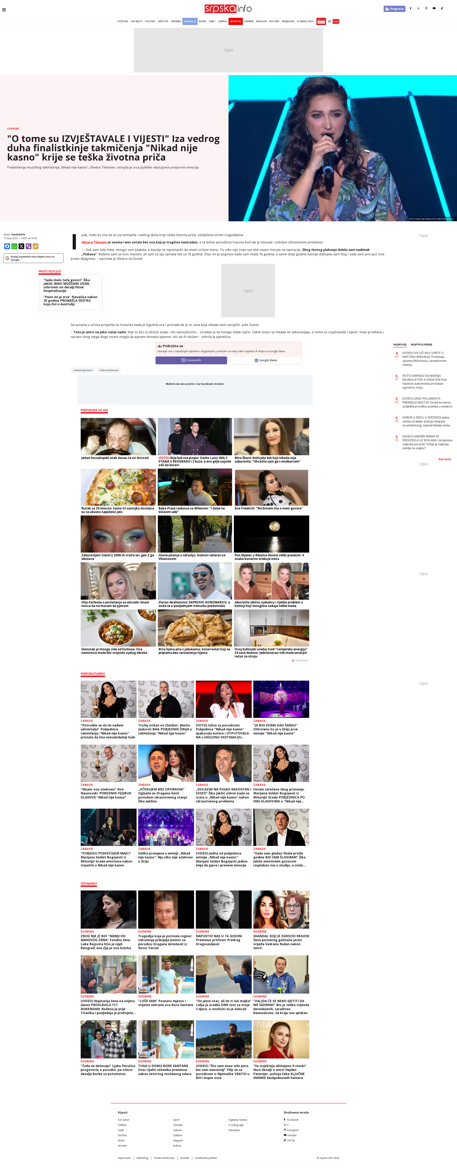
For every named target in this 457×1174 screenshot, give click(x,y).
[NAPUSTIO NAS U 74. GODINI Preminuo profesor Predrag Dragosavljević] (224, 909)
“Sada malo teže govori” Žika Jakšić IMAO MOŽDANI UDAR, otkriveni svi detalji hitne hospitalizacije (67, 285)
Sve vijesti (136, 21)
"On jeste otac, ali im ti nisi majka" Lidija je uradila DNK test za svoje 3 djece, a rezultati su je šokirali (223, 1005)
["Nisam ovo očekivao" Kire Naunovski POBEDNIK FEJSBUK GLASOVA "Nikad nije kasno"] (109, 763)
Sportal (236, 21)
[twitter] (418, 8)
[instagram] (426, 8)
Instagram (293, 1130)
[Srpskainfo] (228, 9)
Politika (150, 21)
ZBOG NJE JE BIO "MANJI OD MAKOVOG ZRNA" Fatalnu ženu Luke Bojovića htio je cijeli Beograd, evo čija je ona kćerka (106, 942)
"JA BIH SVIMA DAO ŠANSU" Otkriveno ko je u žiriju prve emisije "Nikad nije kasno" (275, 729)
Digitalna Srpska (237, 1119)
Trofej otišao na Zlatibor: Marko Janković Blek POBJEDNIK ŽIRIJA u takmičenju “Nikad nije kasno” (165, 729)
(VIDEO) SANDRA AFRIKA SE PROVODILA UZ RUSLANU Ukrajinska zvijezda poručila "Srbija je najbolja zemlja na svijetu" (427, 442)
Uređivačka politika (206, 1158)
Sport (176, 1119)
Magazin (261, 21)
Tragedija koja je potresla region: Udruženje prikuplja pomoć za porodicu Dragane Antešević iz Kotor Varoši (165, 942)
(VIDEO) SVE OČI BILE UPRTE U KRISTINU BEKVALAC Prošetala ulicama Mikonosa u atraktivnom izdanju (424, 359)
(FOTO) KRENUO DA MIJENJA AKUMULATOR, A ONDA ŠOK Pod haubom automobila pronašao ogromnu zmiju (424, 381)
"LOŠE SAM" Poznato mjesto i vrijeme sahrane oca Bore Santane (165, 1003)
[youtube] (434, 8)
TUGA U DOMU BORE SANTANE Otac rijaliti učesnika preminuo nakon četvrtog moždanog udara (164, 1070)
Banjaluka (288, 21)
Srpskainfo (18, 234)
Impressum (124, 1158)
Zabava (222, 21)
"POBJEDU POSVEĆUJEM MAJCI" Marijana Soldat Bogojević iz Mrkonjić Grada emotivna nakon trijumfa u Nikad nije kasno (106, 859)
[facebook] (410, 8)
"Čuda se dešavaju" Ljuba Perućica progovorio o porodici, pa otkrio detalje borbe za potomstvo (108, 1070)
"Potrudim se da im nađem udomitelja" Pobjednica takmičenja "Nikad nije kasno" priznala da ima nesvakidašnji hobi (108, 731)
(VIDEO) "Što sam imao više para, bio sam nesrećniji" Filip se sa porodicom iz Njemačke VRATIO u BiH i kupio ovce (222, 1072)
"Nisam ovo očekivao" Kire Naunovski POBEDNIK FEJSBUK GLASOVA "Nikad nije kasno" (106, 793)
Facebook (292, 1119)
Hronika (176, 21)
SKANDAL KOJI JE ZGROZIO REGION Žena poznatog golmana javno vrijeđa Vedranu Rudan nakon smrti (281, 942)
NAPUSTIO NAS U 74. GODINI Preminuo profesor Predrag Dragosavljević (219, 940)
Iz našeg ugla (305, 21)
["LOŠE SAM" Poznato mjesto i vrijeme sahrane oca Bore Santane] (166, 974)
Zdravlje (190, 21)
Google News (268, 360)
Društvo (163, 21)
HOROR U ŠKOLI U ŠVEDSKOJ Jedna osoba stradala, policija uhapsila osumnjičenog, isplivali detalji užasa (426, 421)
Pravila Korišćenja (164, 1158)
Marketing (142, 1158)
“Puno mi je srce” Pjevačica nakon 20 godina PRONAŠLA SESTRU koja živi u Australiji (70, 300)
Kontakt (184, 1158)
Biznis (202, 21)
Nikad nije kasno (84, 370)
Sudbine (248, 21)
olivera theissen (110, 370)
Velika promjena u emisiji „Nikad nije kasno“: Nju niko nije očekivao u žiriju (165, 857)
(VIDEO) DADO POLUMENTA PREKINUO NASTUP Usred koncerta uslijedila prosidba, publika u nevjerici (427, 402)
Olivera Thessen (94, 242)
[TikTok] (442, 8)
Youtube (292, 1135)
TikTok (291, 1140)
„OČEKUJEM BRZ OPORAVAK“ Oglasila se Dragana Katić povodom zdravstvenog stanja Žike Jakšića (162, 795)
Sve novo (444, 459)
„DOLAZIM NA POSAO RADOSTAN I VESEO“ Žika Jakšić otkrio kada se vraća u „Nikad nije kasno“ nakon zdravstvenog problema (223, 795)
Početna (122, 21)
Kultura (274, 21)
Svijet (212, 21)
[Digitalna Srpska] (320, 21)
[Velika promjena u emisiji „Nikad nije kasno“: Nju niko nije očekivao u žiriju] (166, 827)
